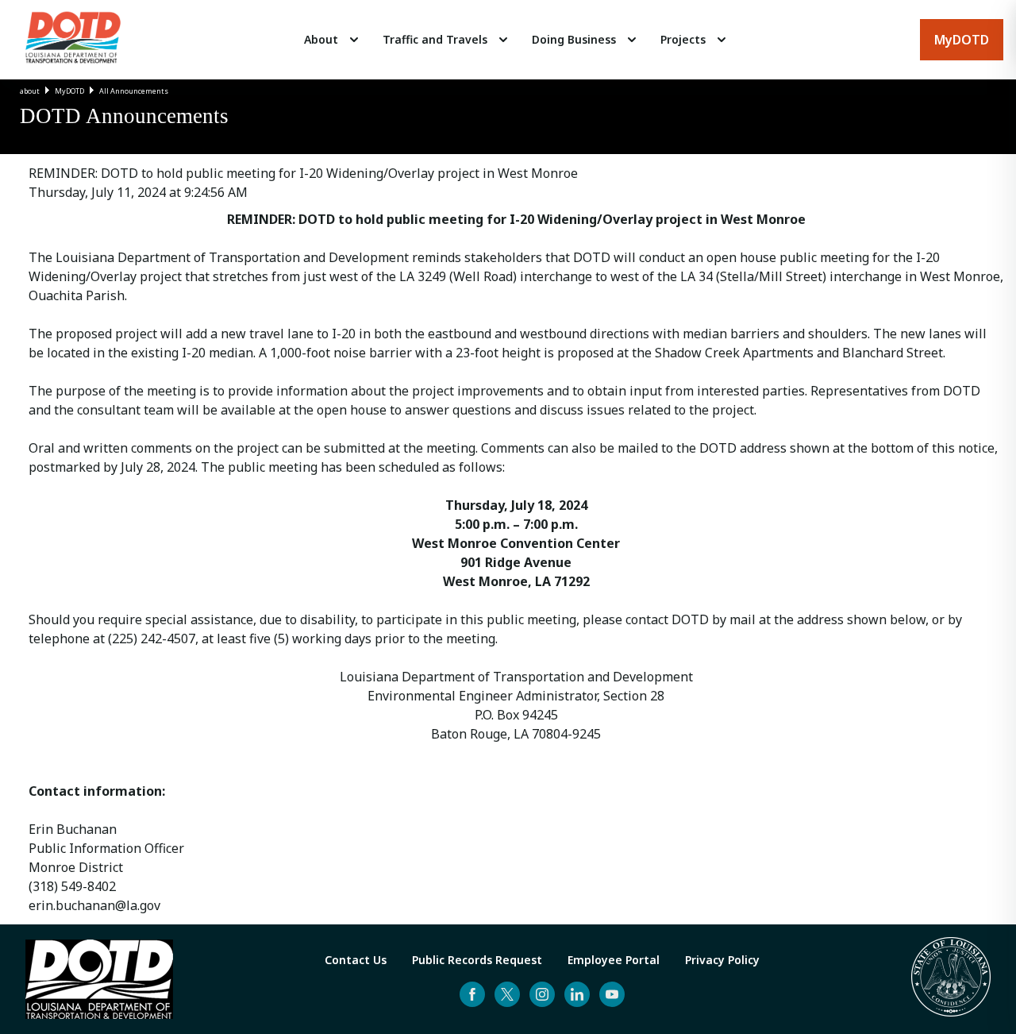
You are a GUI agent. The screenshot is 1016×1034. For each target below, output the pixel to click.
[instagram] (542, 994)
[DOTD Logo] (73, 39)
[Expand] (354, 40)
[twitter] (507, 994)
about (30, 91)
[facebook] (472, 994)
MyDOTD (69, 91)
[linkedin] (577, 994)
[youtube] (612, 994)
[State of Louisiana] (951, 979)
